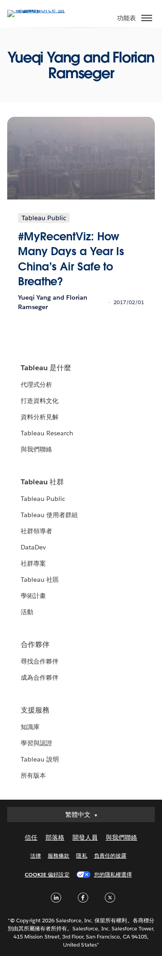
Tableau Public (43, 499)
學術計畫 (33, 596)
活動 (27, 612)
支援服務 (35, 710)
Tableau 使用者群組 (49, 515)
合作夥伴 (35, 644)
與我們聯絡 (36, 449)
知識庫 (30, 727)
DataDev (33, 547)
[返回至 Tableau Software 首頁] (38, 9)
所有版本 (33, 775)
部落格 (54, 837)
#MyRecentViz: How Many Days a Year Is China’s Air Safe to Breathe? (71, 259)
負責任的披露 (110, 855)
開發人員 (85, 837)
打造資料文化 (39, 401)
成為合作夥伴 (39, 677)
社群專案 (33, 563)
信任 (31, 837)
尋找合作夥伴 (39, 661)
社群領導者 (36, 531)
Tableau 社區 (40, 579)
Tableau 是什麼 (46, 367)
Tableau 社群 (42, 482)
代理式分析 (36, 385)
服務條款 (58, 855)
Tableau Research (47, 433)
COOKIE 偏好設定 (47, 874)
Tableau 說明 (40, 759)
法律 (35, 855)
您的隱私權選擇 (113, 874)
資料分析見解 (39, 417)
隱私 (81, 855)
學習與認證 (36, 743)
